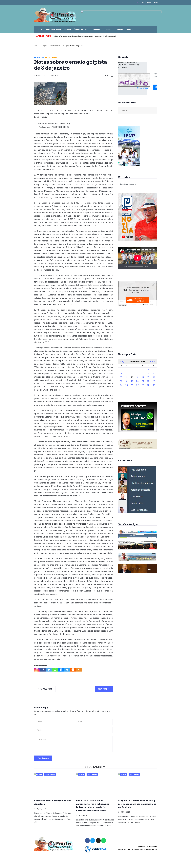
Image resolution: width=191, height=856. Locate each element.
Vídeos (120, 29)
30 (154, 385)
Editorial (67, 29)
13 (137, 377)
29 (148, 385)
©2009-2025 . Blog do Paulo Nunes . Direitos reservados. (137, 848)
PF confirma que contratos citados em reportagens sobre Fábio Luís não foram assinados (84, 36)
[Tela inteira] (154, 266)
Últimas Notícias (80, 29)
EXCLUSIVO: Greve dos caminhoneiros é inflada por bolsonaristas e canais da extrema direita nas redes (92, 805)
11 (126, 377)
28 (143, 385)
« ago (122, 361)
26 (132, 385)
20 (137, 381)
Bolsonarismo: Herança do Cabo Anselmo (52, 802)
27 (137, 385)
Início (40, 29)
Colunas (96, 29)
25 (126, 385)
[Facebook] (43, 670)
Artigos (108, 29)
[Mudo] (150, 266)
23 (154, 381)
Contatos (130, 29)
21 (143, 381)
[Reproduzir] (121, 266)
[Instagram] (37, 670)
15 (148, 377)
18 (127, 381)
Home (36, 46)
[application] (137, 258)
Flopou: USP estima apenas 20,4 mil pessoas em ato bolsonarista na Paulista (137, 804)
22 (148, 381)
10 (121, 377)
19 (132, 381)
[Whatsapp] (55, 670)
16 (154, 377)
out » (152, 361)
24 (121, 385)
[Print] (73, 670)
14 (143, 377)
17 (121, 381)
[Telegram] (67, 670)
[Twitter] (49, 670)
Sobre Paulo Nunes (53, 29)
